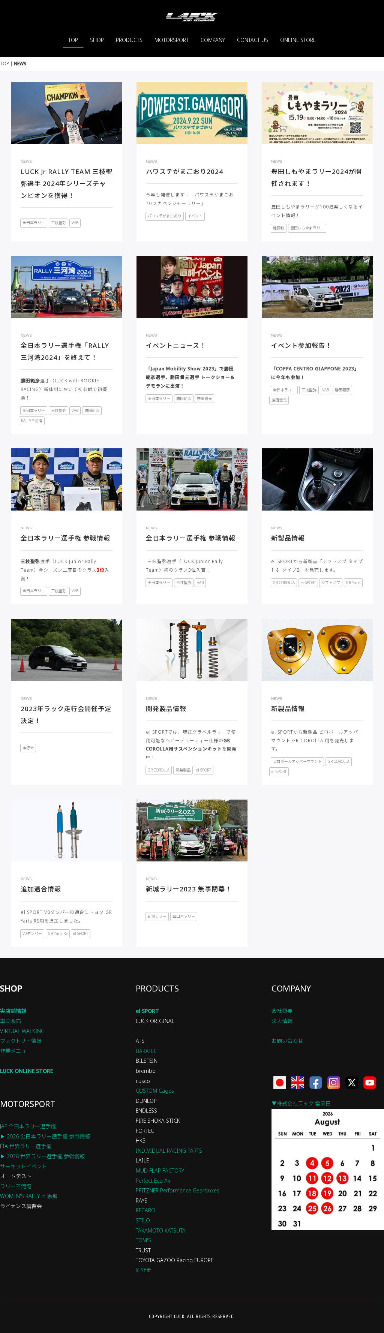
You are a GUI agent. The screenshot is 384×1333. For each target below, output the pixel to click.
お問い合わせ (287, 1040)
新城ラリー (157, 916)
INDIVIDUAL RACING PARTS (169, 1150)
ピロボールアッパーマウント (297, 761)
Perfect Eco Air (153, 1180)
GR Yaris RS (58, 933)
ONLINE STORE (298, 39)
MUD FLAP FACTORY (160, 1170)
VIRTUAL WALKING (22, 1031)
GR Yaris (353, 582)
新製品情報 (288, 538)
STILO (143, 1220)
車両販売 (10, 1020)
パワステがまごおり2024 (184, 171)
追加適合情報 (41, 889)
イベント (195, 216)
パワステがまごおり (165, 216)
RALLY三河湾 (31, 420)
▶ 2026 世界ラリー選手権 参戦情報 (42, 1156)
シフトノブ (330, 582)
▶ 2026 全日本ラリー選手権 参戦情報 (45, 1136)
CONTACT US (252, 39)
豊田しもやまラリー (307, 228)
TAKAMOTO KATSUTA (161, 1230)
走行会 (28, 747)
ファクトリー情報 (21, 1040)
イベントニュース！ (176, 345)
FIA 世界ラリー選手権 (25, 1146)
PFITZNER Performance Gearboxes (177, 1190)
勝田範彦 (91, 410)
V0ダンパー (32, 933)
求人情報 (282, 1020)
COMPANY (213, 39)
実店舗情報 (13, 1010)
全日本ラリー (33, 222)
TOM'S (143, 1240)
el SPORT (308, 582)
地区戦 (278, 228)
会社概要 (282, 1010)
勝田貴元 (204, 398)
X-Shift (143, 1270)
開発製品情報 (166, 708)
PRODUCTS (129, 39)
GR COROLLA (284, 582)
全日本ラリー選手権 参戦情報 (65, 538)
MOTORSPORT (171, 39)
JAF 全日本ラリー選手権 (28, 1126)
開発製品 (183, 770)
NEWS (26, 161)
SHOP (97, 39)
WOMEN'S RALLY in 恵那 (28, 1196)
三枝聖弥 (58, 222)
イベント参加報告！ (301, 345)
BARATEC (146, 1050)
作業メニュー (16, 1050)
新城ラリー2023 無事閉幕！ (189, 889)
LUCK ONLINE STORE (26, 1070)
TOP (73, 39)
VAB (75, 222)
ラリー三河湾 (16, 1186)
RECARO (145, 1210)
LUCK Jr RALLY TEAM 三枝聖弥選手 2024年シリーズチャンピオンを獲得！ (66, 183)
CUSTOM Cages (155, 1090)
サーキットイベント (23, 1166)
